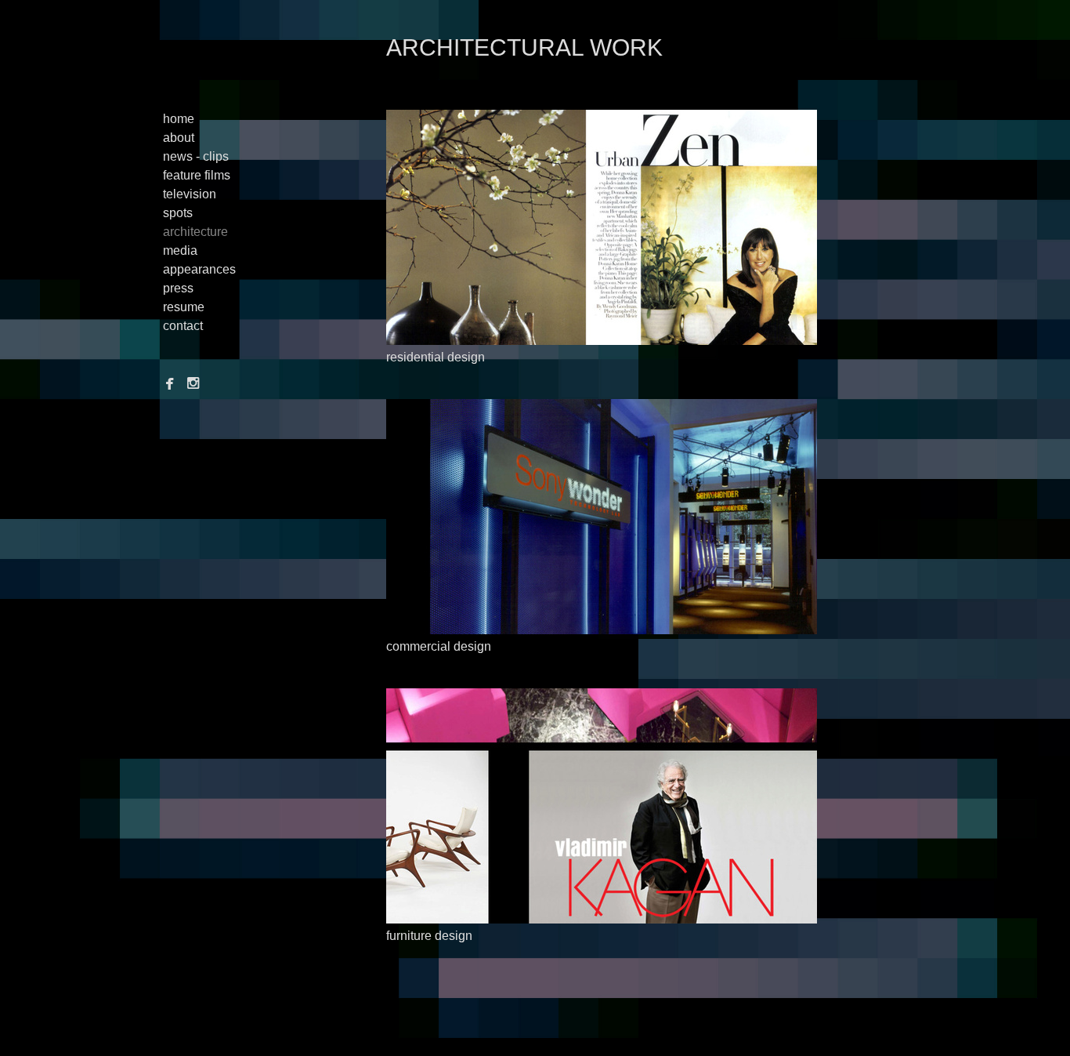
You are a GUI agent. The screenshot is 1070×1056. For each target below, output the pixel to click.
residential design (435, 357)
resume (183, 307)
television (189, 194)
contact (183, 325)
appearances (199, 269)
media (180, 250)
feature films (196, 175)
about (178, 137)
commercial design (438, 646)
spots (178, 213)
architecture (195, 231)
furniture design (429, 935)
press (178, 288)
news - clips (196, 156)
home (178, 118)
